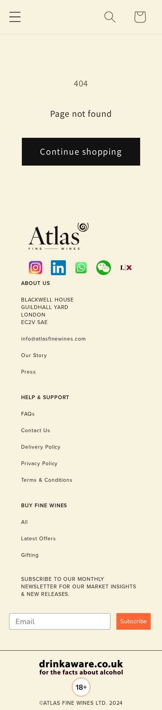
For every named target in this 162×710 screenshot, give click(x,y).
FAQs (28, 414)
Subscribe (133, 621)
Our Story (34, 355)
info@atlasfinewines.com (53, 339)
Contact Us (35, 430)
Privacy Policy (39, 463)
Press (28, 372)
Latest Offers (38, 539)
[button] (15, 17)
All (24, 522)
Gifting (30, 555)
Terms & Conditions (47, 480)
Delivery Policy (41, 447)
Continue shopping (81, 151)
